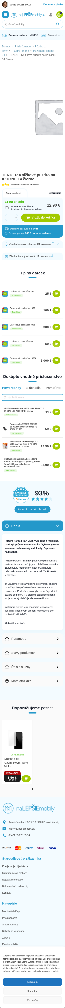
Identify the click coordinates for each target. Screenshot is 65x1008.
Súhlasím (32, 981)
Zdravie (6, 937)
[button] (5, 14)
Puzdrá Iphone (20, 50)
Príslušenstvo (23, 46)
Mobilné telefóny (11, 911)
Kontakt (6, 892)
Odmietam (32, 991)
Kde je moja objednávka (15, 866)
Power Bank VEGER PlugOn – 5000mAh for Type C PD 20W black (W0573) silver (24, 444)
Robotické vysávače (13, 931)
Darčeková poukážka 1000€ (23, 358)
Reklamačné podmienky (15, 886)
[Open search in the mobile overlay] (32, 24)
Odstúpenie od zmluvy (14, 873)
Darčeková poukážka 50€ (22, 341)
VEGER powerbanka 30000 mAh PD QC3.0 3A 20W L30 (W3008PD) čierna (24, 409)
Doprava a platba (53, 4)
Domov (6, 46)
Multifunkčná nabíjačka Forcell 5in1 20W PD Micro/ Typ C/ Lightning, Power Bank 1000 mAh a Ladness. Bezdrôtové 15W (22, 463)
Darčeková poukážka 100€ (22, 308)
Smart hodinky (10, 924)
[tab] (32, 789)
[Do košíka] (56, 293)
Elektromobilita (10, 944)
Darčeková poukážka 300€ (22, 325)
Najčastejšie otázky (13, 879)
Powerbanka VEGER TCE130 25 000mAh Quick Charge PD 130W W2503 (24, 426)
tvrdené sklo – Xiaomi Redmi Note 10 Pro (16, 762)
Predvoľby (32, 1000)
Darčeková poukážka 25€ (22, 291)
